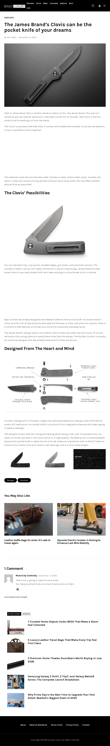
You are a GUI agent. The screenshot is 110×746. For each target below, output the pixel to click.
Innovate (9, 18)
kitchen (24, 480)
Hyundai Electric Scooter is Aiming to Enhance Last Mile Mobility (78, 542)
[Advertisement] (55, 154)
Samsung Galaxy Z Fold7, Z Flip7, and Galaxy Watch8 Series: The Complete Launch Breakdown (61, 678)
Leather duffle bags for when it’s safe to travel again (27, 542)
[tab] (14, 614)
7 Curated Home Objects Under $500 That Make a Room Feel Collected (63, 623)
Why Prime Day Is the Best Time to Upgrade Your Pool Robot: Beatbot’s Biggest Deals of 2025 (61, 696)
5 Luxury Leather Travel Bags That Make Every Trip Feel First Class (62, 641)
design (10, 480)
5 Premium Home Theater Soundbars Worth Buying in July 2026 (64, 660)
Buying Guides (14, 614)
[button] (55, 75)
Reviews (26, 614)
